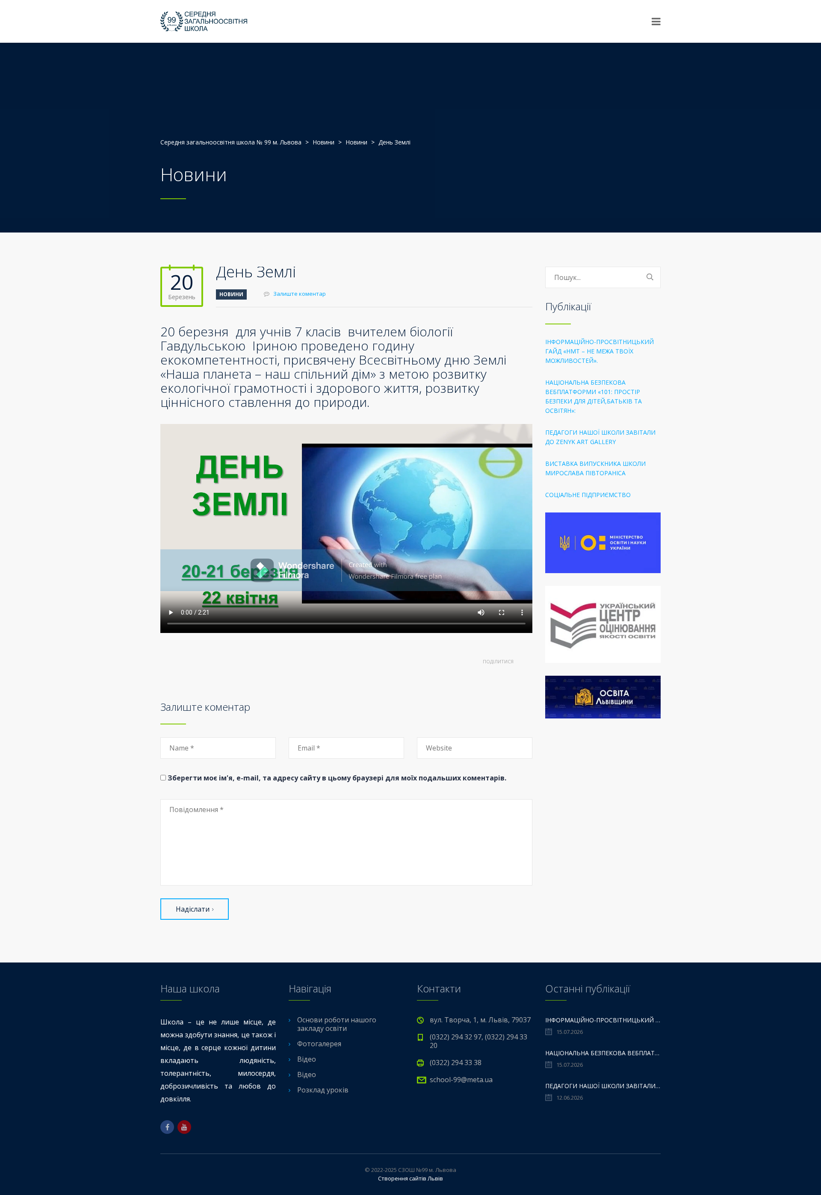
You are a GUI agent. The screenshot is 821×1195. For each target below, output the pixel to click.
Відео (306, 1059)
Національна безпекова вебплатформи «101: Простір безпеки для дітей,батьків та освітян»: (593, 396)
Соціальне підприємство (588, 495)
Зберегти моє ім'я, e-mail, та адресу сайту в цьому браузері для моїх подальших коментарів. (337, 778)
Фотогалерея (319, 1043)
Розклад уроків (322, 1090)
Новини (231, 294)
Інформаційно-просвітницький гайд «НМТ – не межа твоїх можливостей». (599, 351)
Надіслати (193, 909)
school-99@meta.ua (461, 1079)
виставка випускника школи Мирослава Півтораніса (595, 468)
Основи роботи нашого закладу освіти (336, 1024)
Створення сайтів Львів (410, 1178)
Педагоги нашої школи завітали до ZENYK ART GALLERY (600, 437)
